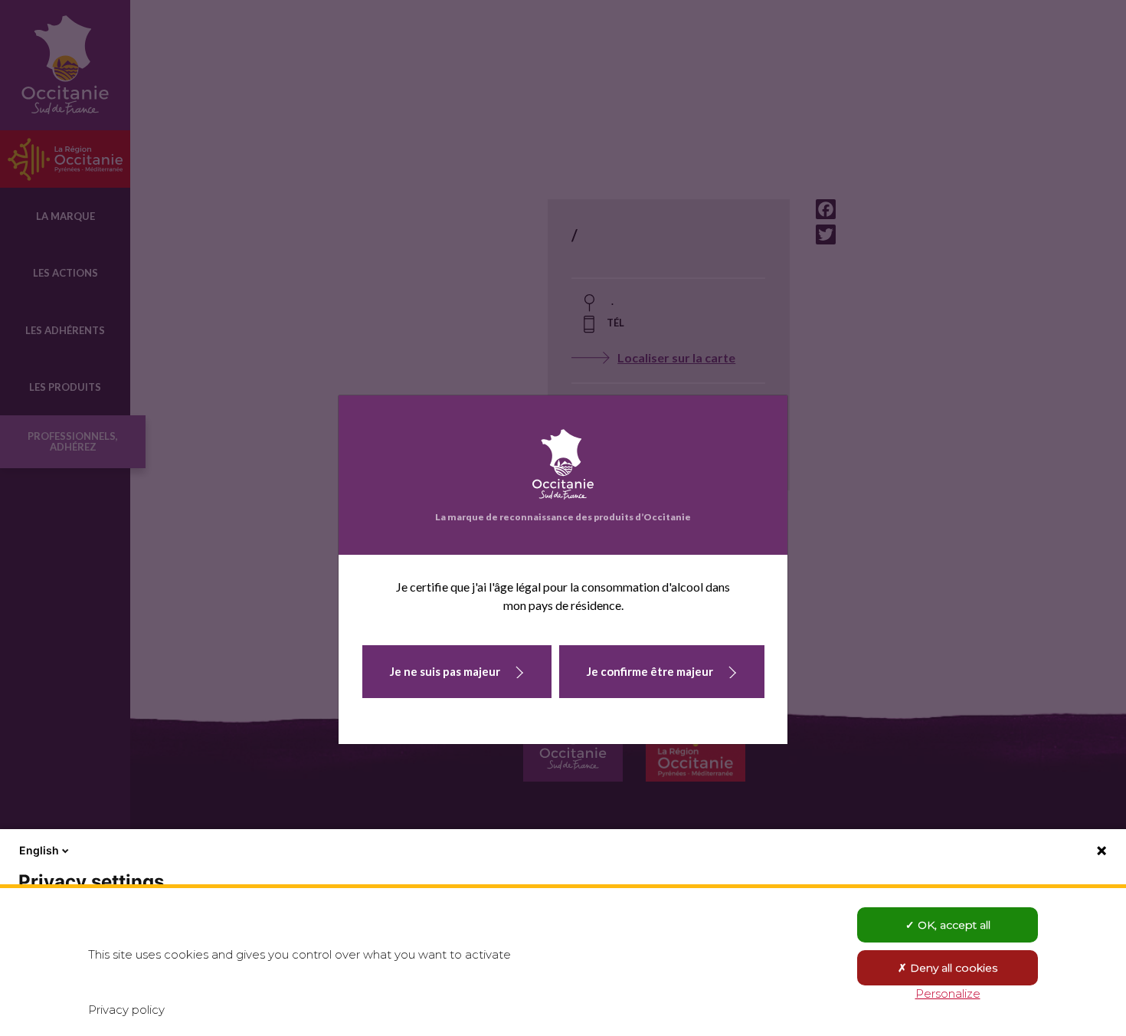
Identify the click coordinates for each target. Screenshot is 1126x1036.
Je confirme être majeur (650, 671)
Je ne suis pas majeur (445, 671)
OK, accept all (952, 925)
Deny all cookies (952, 968)
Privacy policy (126, 1009)
